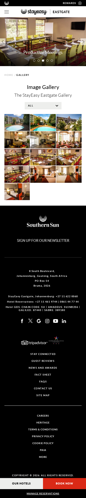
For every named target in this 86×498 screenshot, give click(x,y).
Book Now (64, 483)
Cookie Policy (43, 443)
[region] (6, 12)
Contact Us (43, 388)
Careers (43, 416)
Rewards (69, 3)
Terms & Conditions (43, 429)
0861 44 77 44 (69, 301)
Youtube (55, 321)
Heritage (43, 422)
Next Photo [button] (83, 41)
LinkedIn (64, 321)
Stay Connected (43, 354)
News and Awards (43, 368)
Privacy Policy (43, 436)
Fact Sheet (43, 375)
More (43, 457)
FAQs (43, 381)
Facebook (22, 321)
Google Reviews (38, 321)
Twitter (30, 321)
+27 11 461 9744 (46, 301)
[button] (34, 60)
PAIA (43, 450)
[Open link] (56, 340)
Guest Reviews (43, 361)
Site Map (43, 395)
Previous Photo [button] (3, 41)
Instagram (47, 321)
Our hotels (21, 483)
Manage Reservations (43, 493)
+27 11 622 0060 (67, 296)
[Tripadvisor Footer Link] (34, 342)
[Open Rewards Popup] (80, 3)
